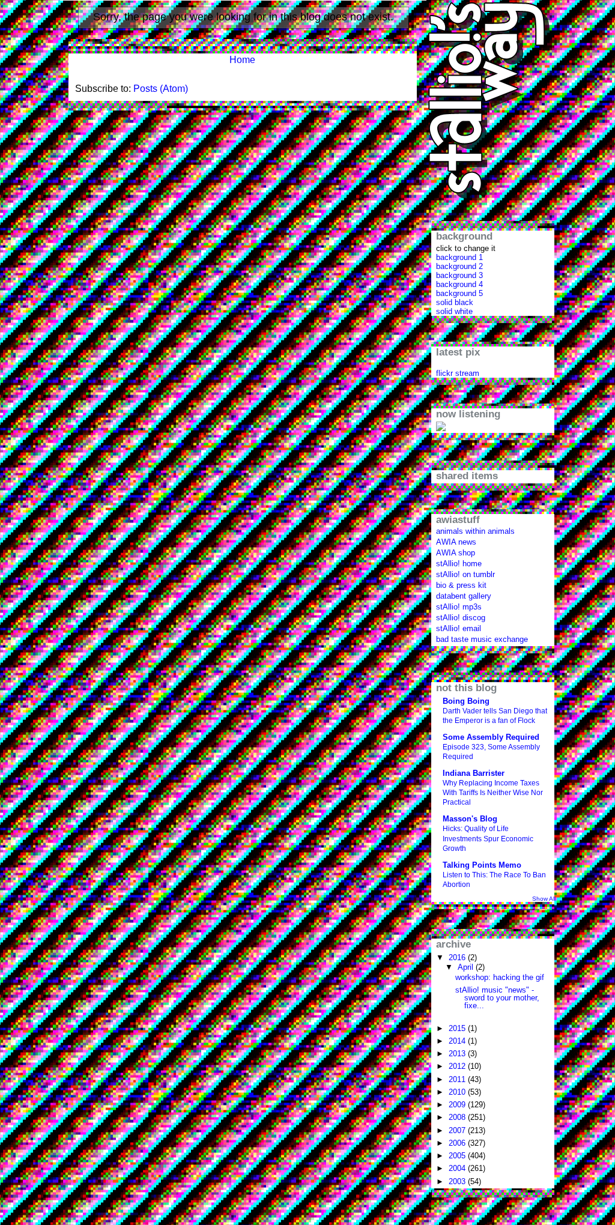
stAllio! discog (460, 617)
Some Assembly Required (491, 737)
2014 (458, 1040)
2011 (458, 1079)
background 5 (459, 293)
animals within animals (475, 531)
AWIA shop (455, 552)
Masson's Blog (470, 818)
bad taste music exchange (482, 639)
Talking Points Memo (482, 865)
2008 (458, 1117)
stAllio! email (458, 628)
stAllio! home (459, 563)
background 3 (459, 275)
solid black (454, 302)
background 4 (459, 284)
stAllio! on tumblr (465, 574)
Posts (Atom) (160, 88)
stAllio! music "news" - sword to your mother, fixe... (497, 997)
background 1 (459, 257)
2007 (458, 1130)
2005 (458, 1155)
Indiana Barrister (473, 773)
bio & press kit (461, 585)
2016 (458, 957)
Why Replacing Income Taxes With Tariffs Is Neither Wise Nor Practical (493, 792)
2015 (458, 1028)
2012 (458, 1066)
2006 (458, 1143)
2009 (458, 1104)
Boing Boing (466, 701)
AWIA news (456, 541)
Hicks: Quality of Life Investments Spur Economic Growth (488, 838)
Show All (544, 898)
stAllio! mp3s (459, 606)
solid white (454, 311)
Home (242, 60)
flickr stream (457, 373)
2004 (458, 1168)
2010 (458, 1091)
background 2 (459, 266)
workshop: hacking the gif (499, 977)
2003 (458, 1181)
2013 (458, 1053)
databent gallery (463, 595)
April (467, 967)
